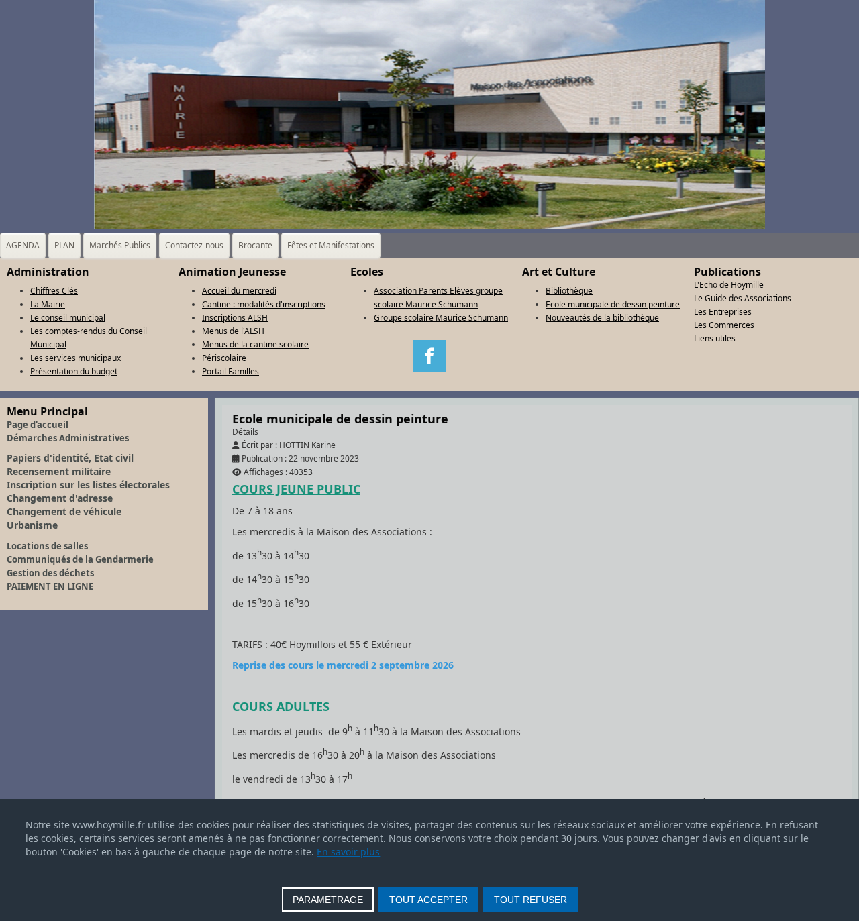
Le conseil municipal (67, 317)
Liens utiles (715, 338)
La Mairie (47, 304)
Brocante (255, 245)
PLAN (64, 245)
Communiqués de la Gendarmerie (80, 559)
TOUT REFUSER (530, 899)
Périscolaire (224, 358)
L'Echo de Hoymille (729, 284)
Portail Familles (230, 371)
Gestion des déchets (50, 573)
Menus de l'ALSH (233, 331)
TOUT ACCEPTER (428, 899)
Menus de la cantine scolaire (255, 344)
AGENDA (23, 245)
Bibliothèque (569, 290)
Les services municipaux (75, 358)
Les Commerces (724, 325)
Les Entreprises (723, 311)
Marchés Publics (119, 245)
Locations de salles (47, 546)
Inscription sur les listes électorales (88, 484)
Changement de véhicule (64, 511)
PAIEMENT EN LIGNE (50, 586)
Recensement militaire (59, 471)
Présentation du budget (73, 371)
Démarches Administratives (68, 438)
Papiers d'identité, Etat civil (70, 457)
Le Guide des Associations (742, 298)
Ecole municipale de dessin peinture (613, 304)
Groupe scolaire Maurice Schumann (441, 317)
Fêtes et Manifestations (330, 245)
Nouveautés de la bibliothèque (602, 317)
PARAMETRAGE (328, 899)
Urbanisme (32, 525)
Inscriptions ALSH (235, 317)
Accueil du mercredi (239, 290)
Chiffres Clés (54, 290)
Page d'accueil (37, 425)
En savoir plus (348, 851)
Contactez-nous (194, 245)
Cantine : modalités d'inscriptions (263, 304)
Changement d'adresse (60, 498)
